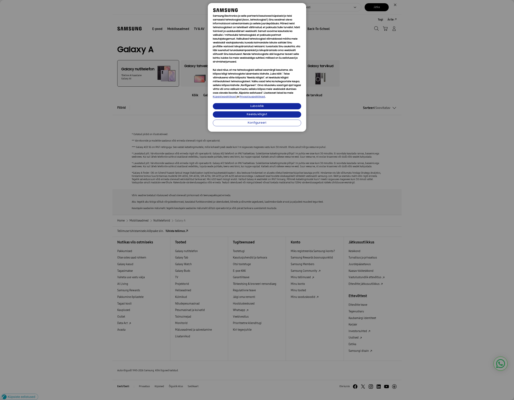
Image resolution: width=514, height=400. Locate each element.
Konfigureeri (257, 122)
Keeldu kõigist (257, 114)
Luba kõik (257, 106)
